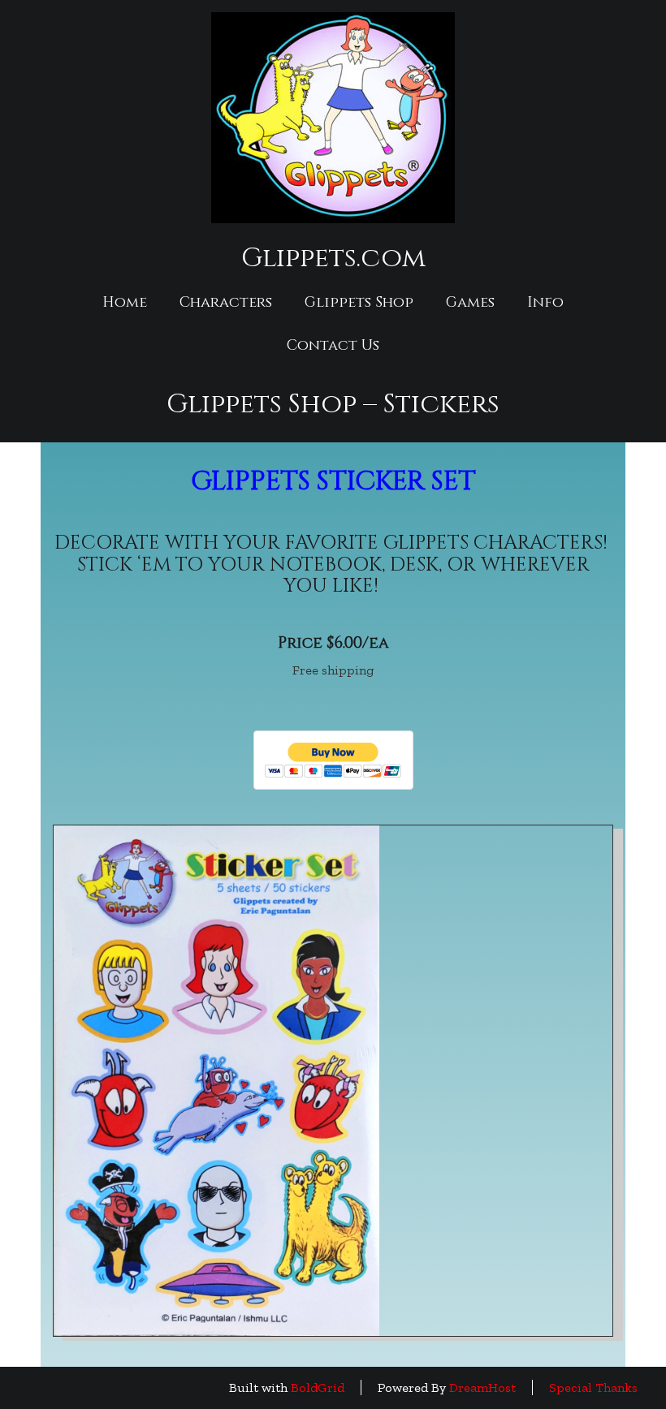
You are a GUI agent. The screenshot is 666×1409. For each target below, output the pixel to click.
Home (124, 302)
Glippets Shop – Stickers (333, 404)
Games (470, 302)
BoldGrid (317, 1387)
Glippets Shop (359, 302)
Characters (225, 302)
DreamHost (482, 1387)
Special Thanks (593, 1387)
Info (545, 302)
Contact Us (333, 345)
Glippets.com (333, 258)
